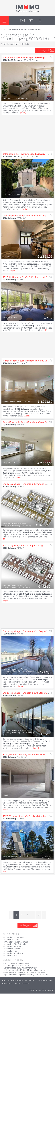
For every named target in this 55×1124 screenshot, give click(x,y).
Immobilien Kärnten (12, 939)
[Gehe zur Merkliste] (31, 20)
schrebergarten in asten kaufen (17, 965)
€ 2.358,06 (44, 256)
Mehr (23, 112)
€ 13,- (48, 318)
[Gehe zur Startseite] (27, 11)
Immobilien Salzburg (12, 946)
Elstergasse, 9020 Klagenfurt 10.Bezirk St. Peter (25, 972)
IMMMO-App (7, 984)
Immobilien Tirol (10, 951)
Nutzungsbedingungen (12, 980)
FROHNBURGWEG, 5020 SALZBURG (27, 30)
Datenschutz (30, 980)
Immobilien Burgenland (14, 937)
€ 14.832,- (45, 586)
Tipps (51, 980)
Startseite (6, 30)
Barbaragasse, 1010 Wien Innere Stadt (20, 968)
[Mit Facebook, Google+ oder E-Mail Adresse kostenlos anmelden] (40, 20)
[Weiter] (44, 915)
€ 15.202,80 (44, 525)
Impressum (43, 980)
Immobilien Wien (11, 955)
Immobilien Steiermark (13, 948)
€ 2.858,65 (44, 463)
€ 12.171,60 (44, 672)
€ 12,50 (47, 857)
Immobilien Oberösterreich (15, 944)
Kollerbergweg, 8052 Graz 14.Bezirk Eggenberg (24, 970)
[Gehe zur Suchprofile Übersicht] (22, 20)
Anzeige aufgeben (21, 984)
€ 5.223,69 (45, 401)
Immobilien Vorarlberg (13, 953)
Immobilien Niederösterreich (16, 942)
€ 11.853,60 (44, 734)
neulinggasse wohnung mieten (17, 963)
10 (38, 915)
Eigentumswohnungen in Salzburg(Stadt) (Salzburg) (26, 974)
